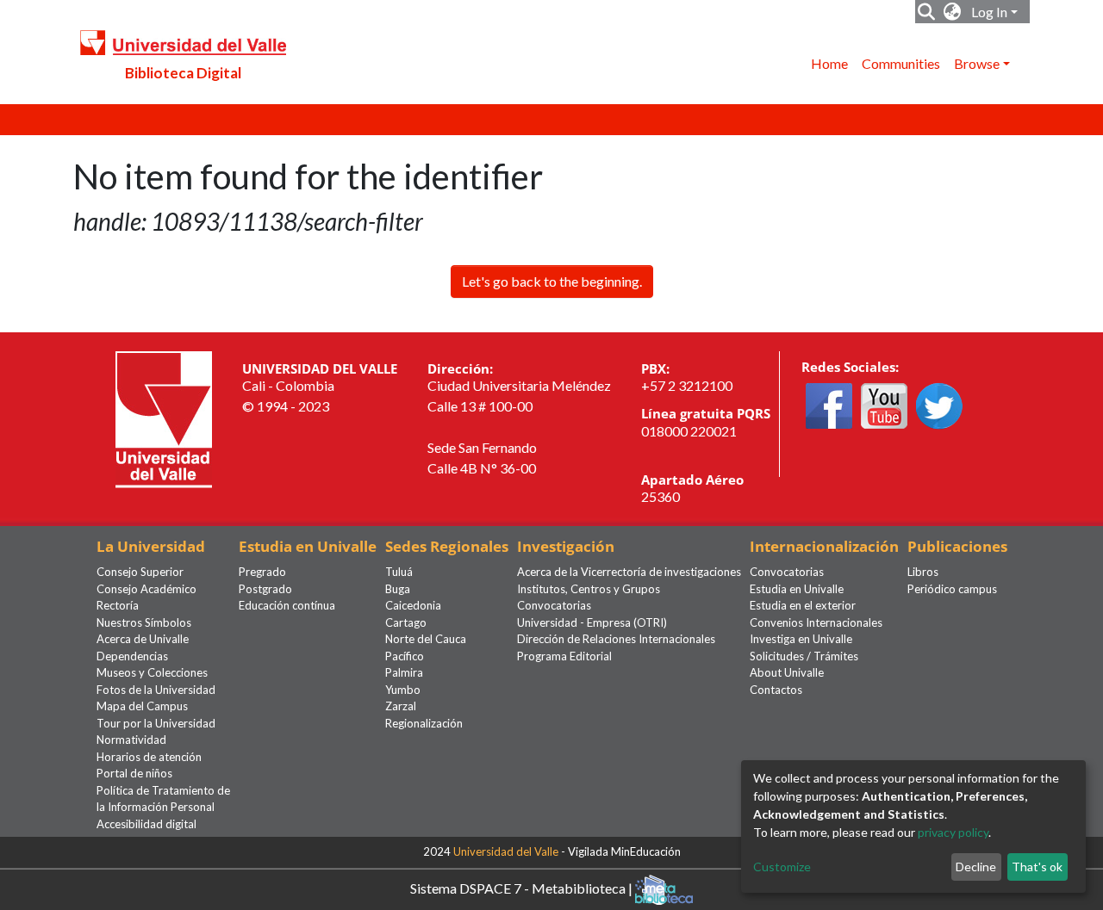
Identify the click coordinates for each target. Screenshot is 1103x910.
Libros (922, 572)
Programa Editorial (564, 656)
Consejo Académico (146, 589)
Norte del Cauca (425, 639)
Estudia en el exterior (803, 605)
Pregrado (262, 572)
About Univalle (787, 672)
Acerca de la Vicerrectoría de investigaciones (629, 572)
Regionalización (424, 723)
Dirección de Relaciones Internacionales (616, 639)
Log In (989, 11)
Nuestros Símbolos (144, 622)
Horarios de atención (149, 757)
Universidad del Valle (505, 851)
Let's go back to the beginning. (552, 281)
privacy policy (953, 832)
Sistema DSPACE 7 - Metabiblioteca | (522, 888)
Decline (976, 866)
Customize (782, 866)
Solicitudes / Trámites (804, 656)
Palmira (404, 672)
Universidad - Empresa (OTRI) (592, 622)
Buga (397, 589)
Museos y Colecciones (152, 672)
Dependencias (132, 656)
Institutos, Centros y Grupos (588, 589)
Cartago (406, 622)
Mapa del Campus (142, 706)
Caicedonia (413, 605)
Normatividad (131, 739)
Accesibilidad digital (146, 824)
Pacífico (404, 656)
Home (829, 63)
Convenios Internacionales (816, 622)
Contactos (776, 689)
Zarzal (400, 706)
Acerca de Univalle (143, 639)
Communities (901, 63)
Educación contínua (287, 605)
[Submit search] (926, 12)
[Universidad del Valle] (163, 417)
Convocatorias (554, 605)
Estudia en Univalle (797, 589)
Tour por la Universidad (156, 723)
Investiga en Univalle (801, 639)
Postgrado (265, 589)
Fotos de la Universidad (156, 689)
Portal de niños (134, 773)
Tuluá (399, 572)
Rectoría (118, 605)
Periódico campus (952, 589)
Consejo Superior (140, 572)
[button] (952, 12)
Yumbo (403, 689)
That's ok (1037, 866)
